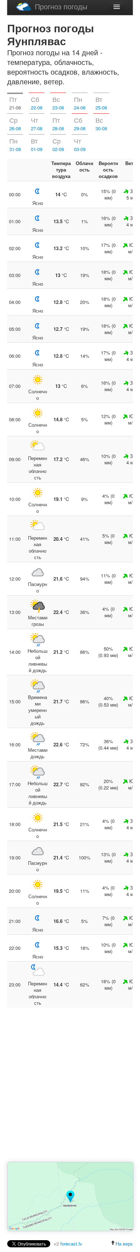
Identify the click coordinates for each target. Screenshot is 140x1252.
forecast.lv (71, 1243)
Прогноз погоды (61, 6)
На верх (124, 1243)
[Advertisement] (70, 1085)
